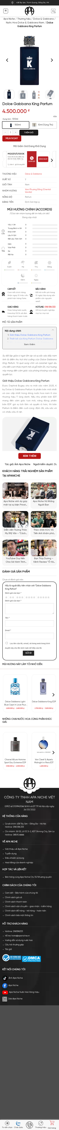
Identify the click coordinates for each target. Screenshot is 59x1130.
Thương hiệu (24, 19)
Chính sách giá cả (13, 898)
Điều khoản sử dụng (14, 858)
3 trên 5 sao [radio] (19, 597)
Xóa (55, 117)
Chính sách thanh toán (16, 902)
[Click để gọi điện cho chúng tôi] (29, 1125)
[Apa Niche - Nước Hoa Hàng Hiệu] (29, 11)
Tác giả (8, 949)
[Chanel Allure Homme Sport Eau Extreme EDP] (15, 744)
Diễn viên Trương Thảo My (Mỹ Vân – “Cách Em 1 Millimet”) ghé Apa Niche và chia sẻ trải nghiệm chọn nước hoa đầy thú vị (15, 532)
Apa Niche (9, 19)
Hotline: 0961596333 (14, 931)
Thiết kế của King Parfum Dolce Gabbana (31, 339)
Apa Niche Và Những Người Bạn (43, 503)
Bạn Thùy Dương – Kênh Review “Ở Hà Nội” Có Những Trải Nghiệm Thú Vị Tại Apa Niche (43, 560)
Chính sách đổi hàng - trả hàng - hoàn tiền (25, 911)
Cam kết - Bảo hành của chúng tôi (21, 893)
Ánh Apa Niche (22, 464)
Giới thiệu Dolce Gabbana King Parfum (30, 335)
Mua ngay (12, 138)
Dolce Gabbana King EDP (44, 702)
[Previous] (7, 60)
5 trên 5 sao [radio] (43, 597)
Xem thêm (29, 344)
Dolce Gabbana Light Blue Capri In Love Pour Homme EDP (15, 703)
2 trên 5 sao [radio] (11, 597)
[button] (5, 11)
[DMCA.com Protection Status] (31, 959)
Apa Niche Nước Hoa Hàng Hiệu (24, 992)
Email (8, 630)
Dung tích (7, 119)
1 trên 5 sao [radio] (6, 597)
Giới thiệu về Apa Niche (16, 849)
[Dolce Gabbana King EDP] (44, 686)
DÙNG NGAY (43, 159)
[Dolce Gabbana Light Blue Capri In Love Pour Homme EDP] (15, 686)
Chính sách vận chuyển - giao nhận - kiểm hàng (28, 906)
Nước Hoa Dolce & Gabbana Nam (25, 23)
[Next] (51, 60)
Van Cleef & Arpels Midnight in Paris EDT (43, 761)
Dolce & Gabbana (43, 19)
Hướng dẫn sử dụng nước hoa (19, 940)
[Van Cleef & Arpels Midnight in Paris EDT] (44, 744)
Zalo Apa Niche (15, 999)
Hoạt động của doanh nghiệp (19, 863)
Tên (7, 618)
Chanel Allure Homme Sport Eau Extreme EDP (15, 761)
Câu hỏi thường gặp (14, 945)
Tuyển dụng (11, 854)
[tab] (29, 322)
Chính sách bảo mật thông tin (19, 915)
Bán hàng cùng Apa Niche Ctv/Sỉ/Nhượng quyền (28, 877)
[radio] (15, 125)
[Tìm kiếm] (53, 11)
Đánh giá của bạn (13, 593)
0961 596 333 (50, 307)
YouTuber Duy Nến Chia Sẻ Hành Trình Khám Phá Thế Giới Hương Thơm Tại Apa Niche (15, 560)
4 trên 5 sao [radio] (29, 597)
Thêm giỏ (28, 133)
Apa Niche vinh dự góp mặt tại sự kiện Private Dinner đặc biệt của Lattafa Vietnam (15, 503)
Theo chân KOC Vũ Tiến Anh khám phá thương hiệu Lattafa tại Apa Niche (43, 532)
